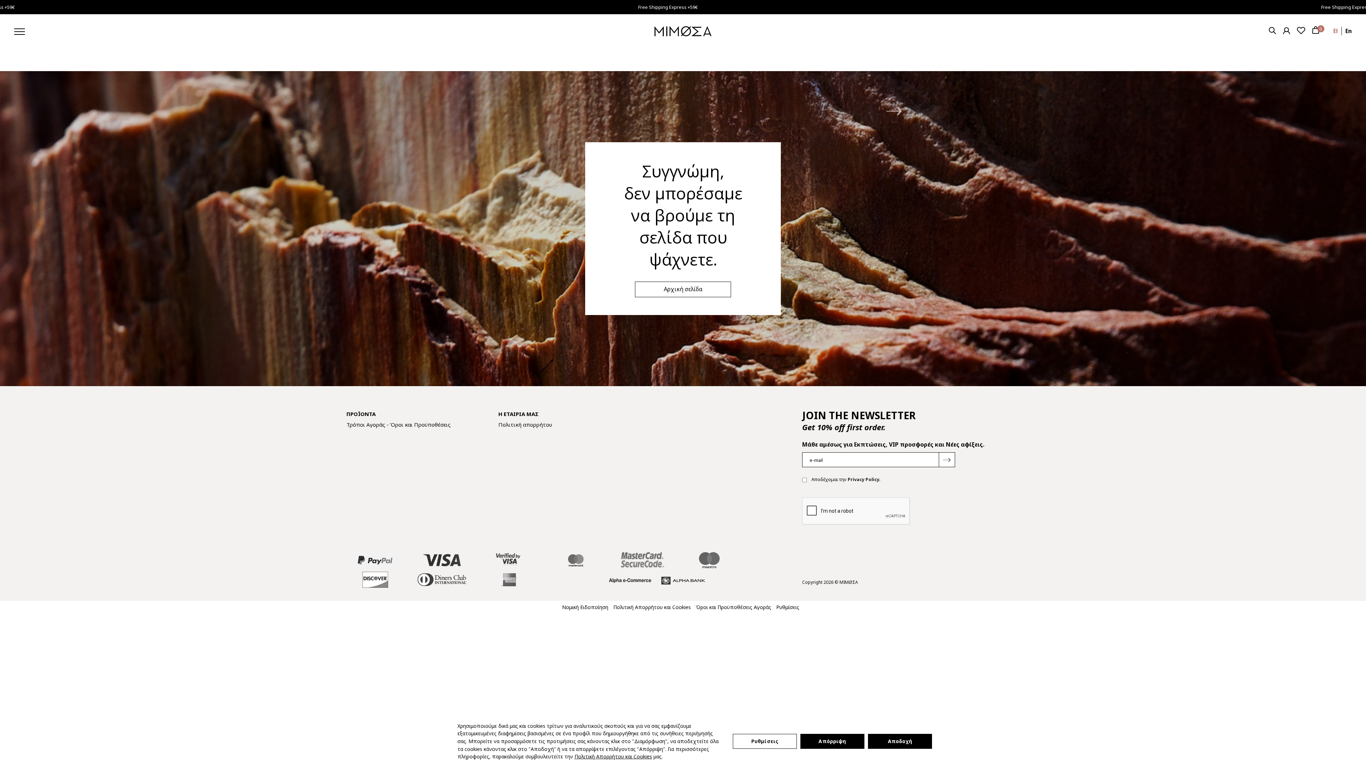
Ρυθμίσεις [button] (787, 607)
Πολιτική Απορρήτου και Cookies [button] (652, 607)
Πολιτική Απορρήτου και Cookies (613, 756)
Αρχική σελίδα (683, 289)
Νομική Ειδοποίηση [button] (585, 607)
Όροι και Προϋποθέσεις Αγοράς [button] (733, 607)
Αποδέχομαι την (845, 479)
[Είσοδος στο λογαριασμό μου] (1286, 30)
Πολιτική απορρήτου (525, 424)
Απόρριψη (832, 741)
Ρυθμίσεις (764, 741)
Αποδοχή (900, 741)
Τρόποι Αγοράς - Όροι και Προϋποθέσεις (398, 424)
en (1348, 31)
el (1335, 31)
